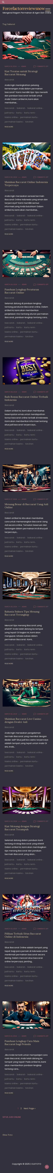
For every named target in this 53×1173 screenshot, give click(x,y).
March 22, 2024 (11, 1036)
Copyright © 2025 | (21, 1163)
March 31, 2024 (11, 66)
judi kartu (9, 112)
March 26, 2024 (11, 607)
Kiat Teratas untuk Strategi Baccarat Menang (21, 73)
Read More (9, 127)
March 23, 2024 (11, 929)
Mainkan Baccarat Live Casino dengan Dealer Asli (23, 720)
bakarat (21, 108)
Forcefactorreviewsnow (24, 8)
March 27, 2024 (11, 499)
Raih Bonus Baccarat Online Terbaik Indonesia (26, 398)
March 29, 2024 (11, 284)
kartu (19, 112)
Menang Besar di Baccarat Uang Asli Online (26, 506)
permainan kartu (28, 117)
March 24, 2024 (11, 821)
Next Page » (29, 1108)
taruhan (29, 121)
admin (23, 66)
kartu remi (29, 112)
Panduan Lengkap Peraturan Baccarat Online (22, 291)
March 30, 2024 (11, 177)
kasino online (11, 117)
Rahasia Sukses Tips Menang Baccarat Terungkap (22, 613)
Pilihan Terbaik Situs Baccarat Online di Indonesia (23, 935)
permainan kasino (14, 121)
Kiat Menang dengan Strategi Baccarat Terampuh (22, 828)
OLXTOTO (36, 1163)
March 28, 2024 (11, 392)
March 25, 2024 (11, 714)
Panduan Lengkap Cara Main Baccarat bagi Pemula (22, 1042)
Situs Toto (8, 1135)
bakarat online (34, 108)
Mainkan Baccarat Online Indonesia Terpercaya (26, 183)
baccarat (9, 108)
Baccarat (9, 79)
